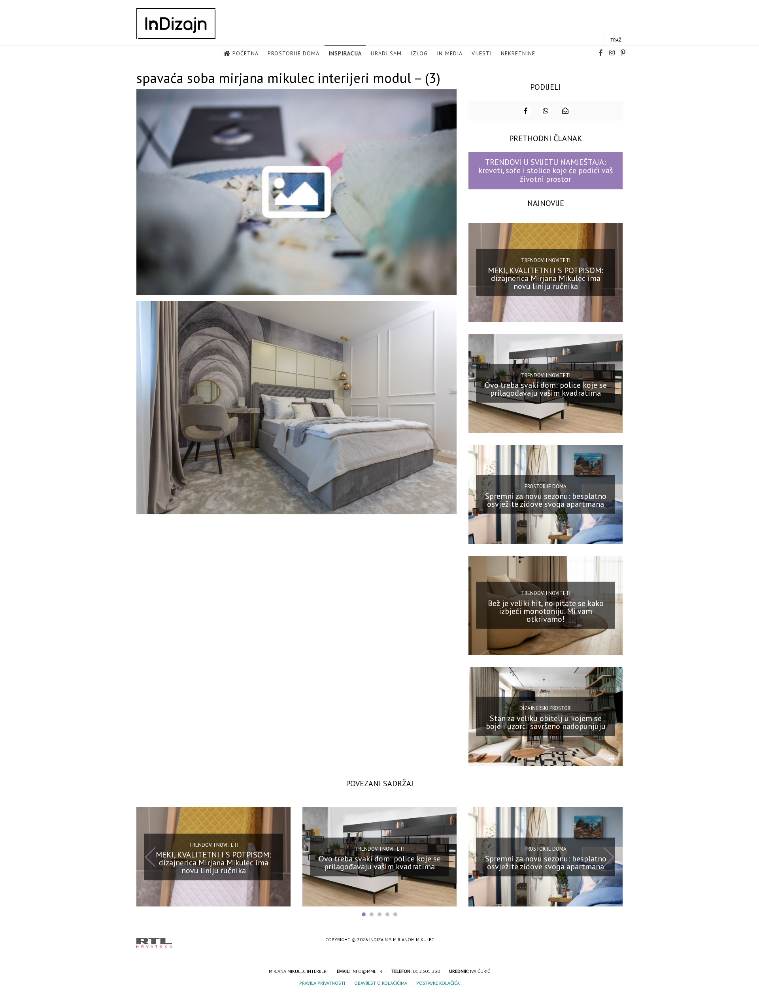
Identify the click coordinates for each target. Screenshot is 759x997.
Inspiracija (345, 53)
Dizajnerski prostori (545, 708)
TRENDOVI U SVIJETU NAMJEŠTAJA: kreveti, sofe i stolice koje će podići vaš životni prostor (545, 170)
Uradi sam (386, 53)
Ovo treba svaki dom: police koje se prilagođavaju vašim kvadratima (546, 389)
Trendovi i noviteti (545, 260)
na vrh (615, 940)
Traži (616, 40)
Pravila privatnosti (322, 983)
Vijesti (482, 53)
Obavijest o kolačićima (380, 983)
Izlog (419, 53)
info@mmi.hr (366, 971)
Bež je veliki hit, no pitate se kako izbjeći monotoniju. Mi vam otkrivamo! (546, 611)
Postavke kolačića (438, 983)
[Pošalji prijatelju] (565, 111)
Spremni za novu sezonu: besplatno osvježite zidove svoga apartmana (545, 500)
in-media (450, 53)
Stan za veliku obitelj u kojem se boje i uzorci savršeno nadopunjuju (546, 722)
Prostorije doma (293, 53)
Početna (245, 53)
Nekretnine (518, 53)
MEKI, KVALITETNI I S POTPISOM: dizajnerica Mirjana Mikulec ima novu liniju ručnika (545, 278)
